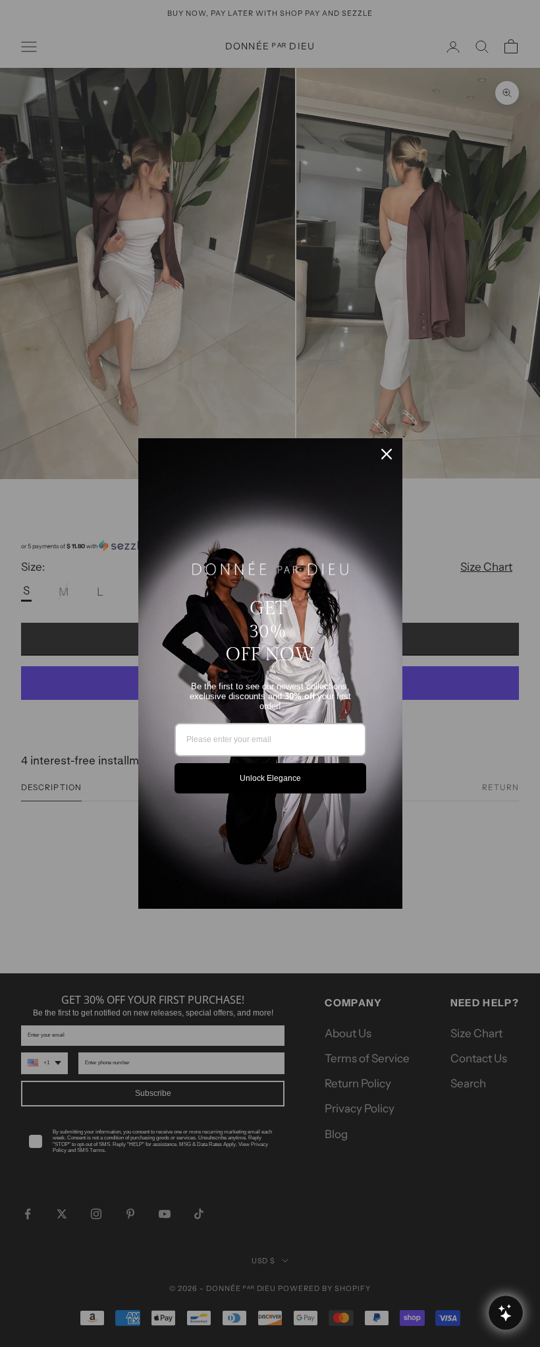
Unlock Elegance (270, 778)
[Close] (386, 454)
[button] (505, 1312)
